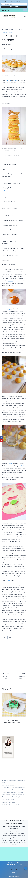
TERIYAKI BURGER (5, 676)
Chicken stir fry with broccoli (21, 676)
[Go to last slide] (3, 709)
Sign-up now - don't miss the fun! (14, 1)
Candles (17, 867)
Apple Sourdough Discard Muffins (11, 785)
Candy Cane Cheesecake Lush (10, 805)
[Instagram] (17, 869)
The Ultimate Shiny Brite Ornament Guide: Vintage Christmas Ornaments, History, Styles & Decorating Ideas (13, 795)
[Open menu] (24, 16)
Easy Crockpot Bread (8, 799)
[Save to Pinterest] (1, 440)
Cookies (10, 32)
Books (20, 864)
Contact (10, 867)
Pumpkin (8, 80)
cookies (4, 637)
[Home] (2, 29)
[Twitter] (14, 869)
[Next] (24, 709)
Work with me (10, 864)
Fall (10, 637)
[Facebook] (11, 869)
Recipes (10, 862)
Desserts (4, 32)
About (18, 862)
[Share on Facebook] (1, 437)
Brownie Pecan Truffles (8, 802)
